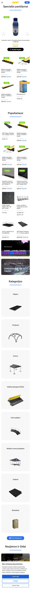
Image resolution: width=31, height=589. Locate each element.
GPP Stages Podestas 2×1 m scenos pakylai (23, 232)
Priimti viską (15, 576)
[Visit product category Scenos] (15, 364)
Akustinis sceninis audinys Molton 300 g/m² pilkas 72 (7, 183)
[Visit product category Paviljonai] (15, 333)
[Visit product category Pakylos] (15, 302)
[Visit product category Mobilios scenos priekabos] (15, 457)
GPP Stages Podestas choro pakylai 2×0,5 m (8, 133)
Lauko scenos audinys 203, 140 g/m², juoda (6, 207)
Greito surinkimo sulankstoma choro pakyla (22, 207)
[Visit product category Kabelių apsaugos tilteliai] (15, 395)
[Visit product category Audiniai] (15, 488)
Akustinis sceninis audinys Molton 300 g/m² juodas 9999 (15, 41)
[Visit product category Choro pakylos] (15, 426)
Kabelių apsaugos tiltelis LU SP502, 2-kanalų (22, 71)
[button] (15, 49)
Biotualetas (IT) (21, 94)
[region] (15, 575)
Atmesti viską (15, 585)
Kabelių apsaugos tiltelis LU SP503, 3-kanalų (6, 96)
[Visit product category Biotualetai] (15, 519)
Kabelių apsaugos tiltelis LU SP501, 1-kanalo (6, 71)
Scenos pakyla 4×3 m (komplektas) (8, 232)
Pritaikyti (15, 581)
